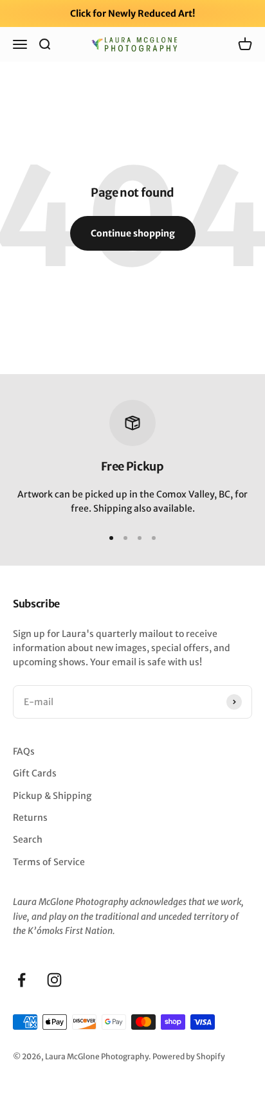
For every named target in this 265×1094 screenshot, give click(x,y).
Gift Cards (35, 773)
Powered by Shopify (188, 1056)
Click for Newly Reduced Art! (132, 13)
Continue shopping (133, 233)
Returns (30, 817)
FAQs (24, 751)
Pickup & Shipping (52, 796)
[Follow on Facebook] (21, 980)
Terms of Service (49, 862)
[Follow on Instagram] (54, 980)
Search (27, 839)
